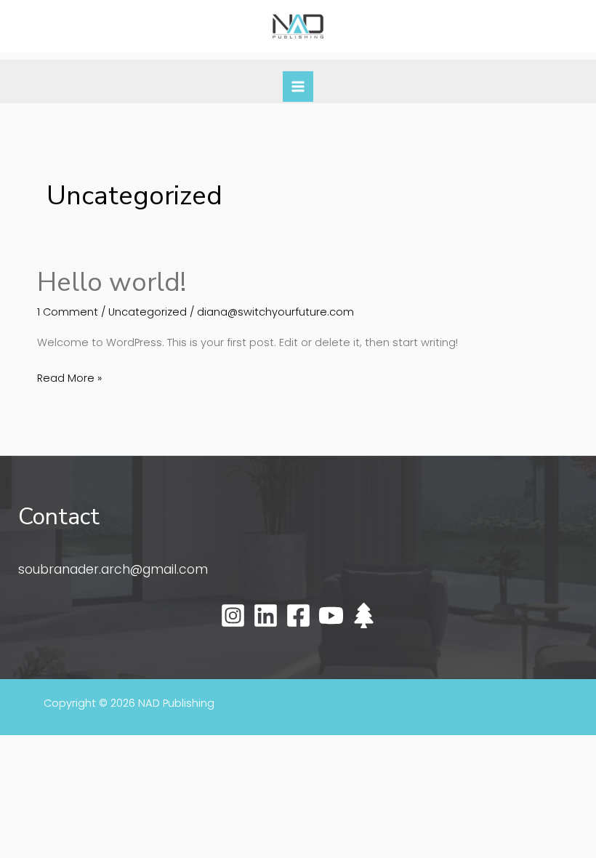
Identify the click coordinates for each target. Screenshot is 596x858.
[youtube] (331, 615)
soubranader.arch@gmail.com (113, 569)
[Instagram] (233, 615)
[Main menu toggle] (298, 86)
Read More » (69, 377)
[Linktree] (363, 615)
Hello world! (111, 282)
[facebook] (298, 615)
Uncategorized (147, 312)
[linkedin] (265, 615)
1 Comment (67, 312)
